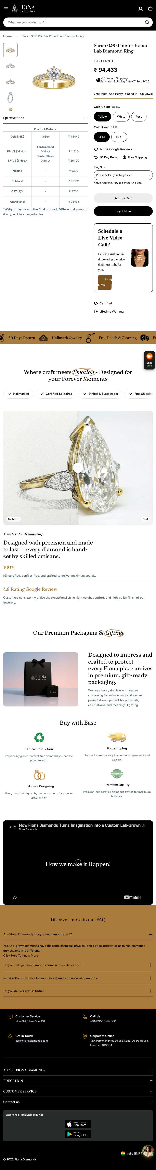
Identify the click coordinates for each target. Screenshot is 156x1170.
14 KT (101, 137)
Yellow (102, 116)
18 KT (119, 137)
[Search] (147, 22)
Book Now (105, 282)
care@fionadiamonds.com (31, 1040)
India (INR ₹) (135, 1153)
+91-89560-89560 (103, 1021)
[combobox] (78, 22)
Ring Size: (100, 167)
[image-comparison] (78, 468)
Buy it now (123, 211)
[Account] (140, 8)
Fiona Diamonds (25, 1159)
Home (7, 36)
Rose (138, 116)
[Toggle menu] (5, 8)
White (121, 116)
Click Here (10, 955)
